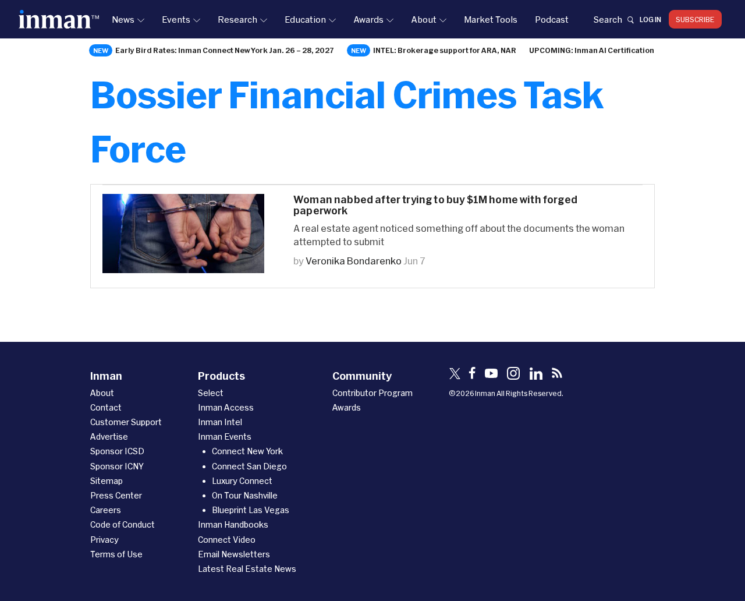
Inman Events (224, 436)
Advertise (109, 436)
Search (607, 19)
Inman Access (226, 407)
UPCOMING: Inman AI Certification (591, 50)
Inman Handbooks (233, 524)
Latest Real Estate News (247, 569)
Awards (368, 19)
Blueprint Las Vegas (250, 510)
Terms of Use (116, 554)
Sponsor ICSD (117, 451)
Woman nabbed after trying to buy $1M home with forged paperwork (435, 205)
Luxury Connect (242, 481)
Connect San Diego (249, 466)
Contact (106, 407)
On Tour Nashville (245, 495)
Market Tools (490, 19)
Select (211, 393)
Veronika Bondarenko (354, 260)
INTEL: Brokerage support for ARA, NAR (444, 50)
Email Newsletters (234, 554)
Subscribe (695, 19)
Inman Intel (220, 422)
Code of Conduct (122, 524)
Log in (650, 19)
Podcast (552, 19)
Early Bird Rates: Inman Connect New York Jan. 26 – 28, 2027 (224, 50)
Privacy (104, 540)
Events (176, 19)
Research (237, 19)
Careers (105, 510)
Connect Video (227, 540)
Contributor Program (372, 393)
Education (305, 19)
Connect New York (247, 451)
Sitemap (106, 481)
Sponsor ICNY (117, 466)
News (123, 19)
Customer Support (126, 422)
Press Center (116, 495)
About (424, 19)
